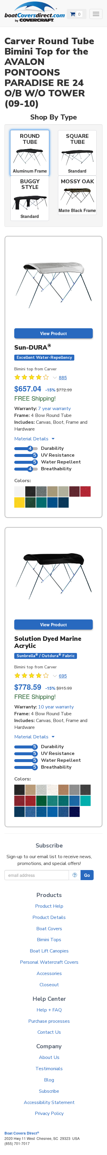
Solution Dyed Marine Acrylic (47, 642)
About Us (49, 1057)
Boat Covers (49, 928)
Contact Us (49, 1032)
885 (63, 377)
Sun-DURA (32, 347)
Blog (49, 1080)
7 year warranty (54, 408)
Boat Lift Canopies (49, 951)
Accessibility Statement (49, 1102)
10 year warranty (56, 707)
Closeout (49, 985)
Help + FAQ (49, 1010)
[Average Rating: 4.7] (32, 378)
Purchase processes (49, 1021)
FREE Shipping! (35, 398)
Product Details (49, 917)
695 (63, 676)
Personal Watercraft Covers (49, 962)
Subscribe (49, 1091)
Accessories (49, 973)
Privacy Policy (49, 1113)
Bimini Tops (49, 939)
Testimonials (49, 1068)
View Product (53, 333)
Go (87, 875)
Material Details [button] (32, 439)
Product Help (49, 906)
